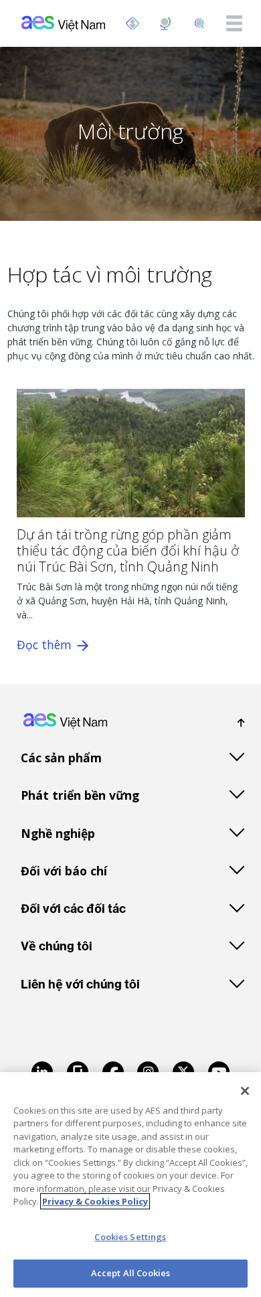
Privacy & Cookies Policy (95, 1201)
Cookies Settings (130, 1237)
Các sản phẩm (61, 758)
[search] (199, 23)
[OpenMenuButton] (132, 23)
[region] (130, 1184)
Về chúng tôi (56, 946)
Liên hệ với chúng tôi (80, 984)
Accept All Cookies (130, 1273)
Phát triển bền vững (80, 795)
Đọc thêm (46, 644)
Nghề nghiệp (58, 833)
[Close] (245, 1091)
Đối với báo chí (64, 871)
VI (166, 23)
